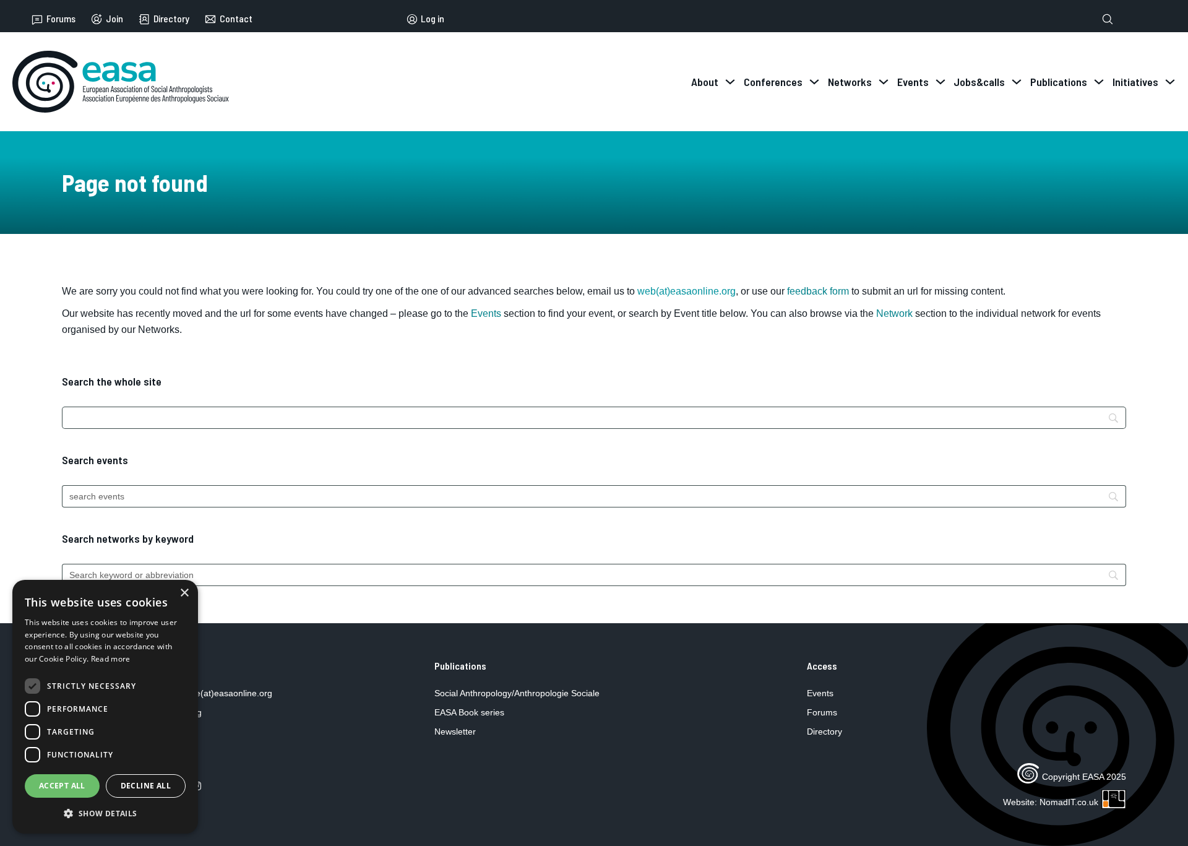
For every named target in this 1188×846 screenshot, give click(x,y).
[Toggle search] (1107, 19)
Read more (111, 659)
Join (114, 19)
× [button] (184, 593)
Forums (60, 19)
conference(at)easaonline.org (214, 693)
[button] (105, 813)
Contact (236, 19)
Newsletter (455, 731)
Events (486, 313)
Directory (171, 19)
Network (894, 313)
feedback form (818, 291)
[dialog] (105, 707)
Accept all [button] (62, 785)
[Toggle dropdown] (730, 81)
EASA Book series (469, 712)
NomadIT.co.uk (1069, 802)
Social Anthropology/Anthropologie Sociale (517, 693)
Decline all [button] (146, 785)
